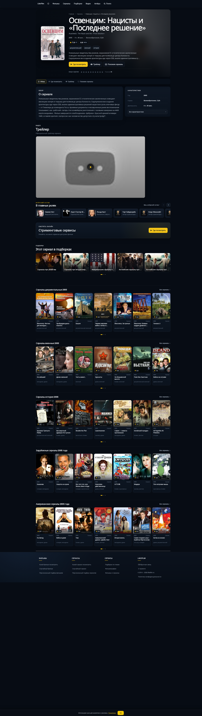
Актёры (97, 3)
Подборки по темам (112, 564)
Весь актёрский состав (151, 205)
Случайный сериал (79, 569)
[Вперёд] (168, 205)
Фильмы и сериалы (112, 573)
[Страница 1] (101, 274)
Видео (88, 3)
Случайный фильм (46, 569)
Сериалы (66, 3)
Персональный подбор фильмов (51, 573)
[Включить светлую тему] (48, 3)
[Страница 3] (105, 274)
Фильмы (56, 3)
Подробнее (112, 713)
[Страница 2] (103, 274)
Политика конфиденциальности (149, 577)
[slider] (92, 72)
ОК (121, 713)
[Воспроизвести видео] (90, 167)
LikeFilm (41, 3)
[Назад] (164, 205)
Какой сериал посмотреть (81, 564)
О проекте (142, 569)
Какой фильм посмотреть (48, 564)
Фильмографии (110, 569)
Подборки (78, 3)
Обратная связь (145, 564)
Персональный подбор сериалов (84, 573)
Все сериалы (164, 290)
